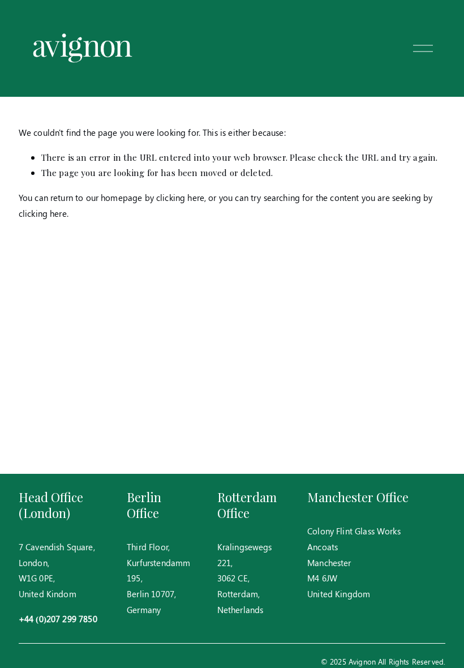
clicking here (180, 197)
